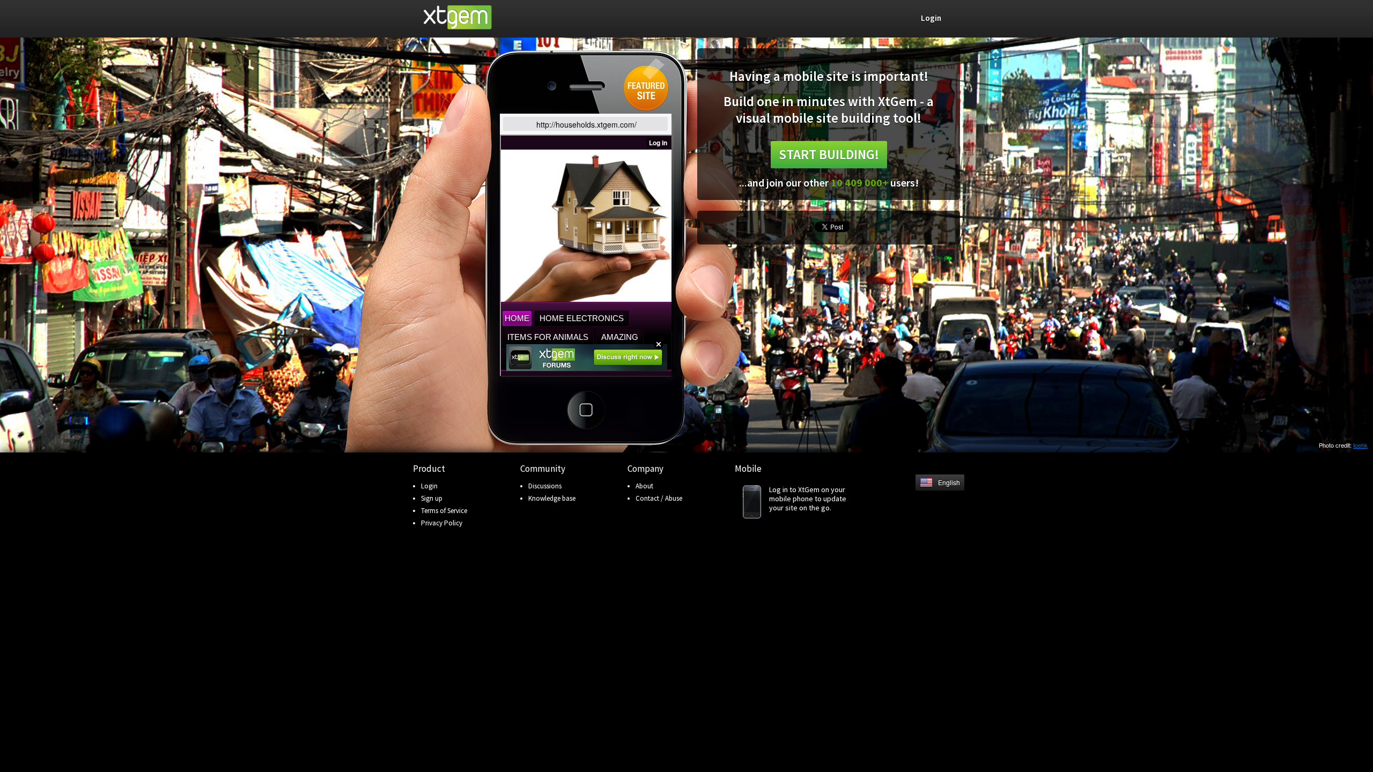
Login (429, 486)
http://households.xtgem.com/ (586, 124)
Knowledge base (551, 498)
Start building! (829, 154)
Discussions (545, 486)
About (644, 486)
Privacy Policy (441, 523)
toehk (1360, 445)
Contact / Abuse (659, 498)
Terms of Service (444, 510)
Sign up (431, 498)
